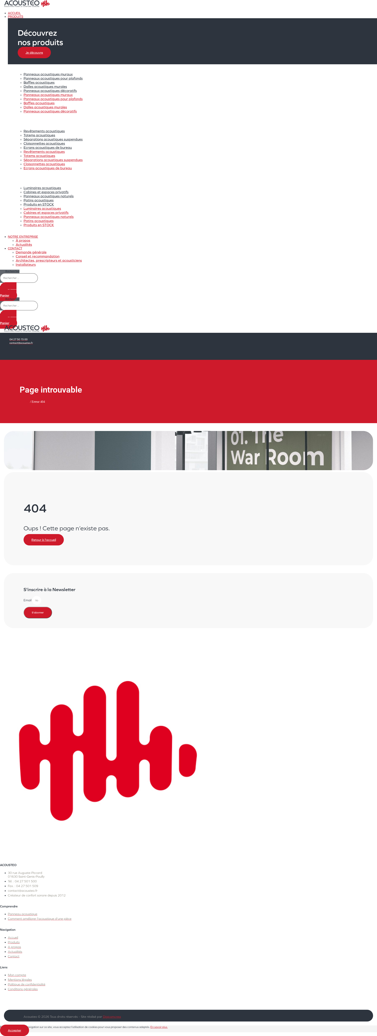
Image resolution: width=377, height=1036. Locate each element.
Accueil (24, 401)
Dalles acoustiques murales (45, 86)
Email (28, 600)
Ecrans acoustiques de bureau (48, 147)
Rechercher (12, 271)
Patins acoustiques (39, 200)
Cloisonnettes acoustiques (44, 143)
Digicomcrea (112, 1016)
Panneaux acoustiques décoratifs (50, 91)
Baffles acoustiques (39, 82)
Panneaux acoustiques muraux (48, 74)
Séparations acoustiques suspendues (53, 139)
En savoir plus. (159, 1027)
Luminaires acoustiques (42, 188)
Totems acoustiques (39, 135)
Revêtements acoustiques (44, 131)
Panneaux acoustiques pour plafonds (53, 78)
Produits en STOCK (39, 204)
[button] (107, 16)
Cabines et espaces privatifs (46, 192)
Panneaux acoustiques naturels (49, 196)
